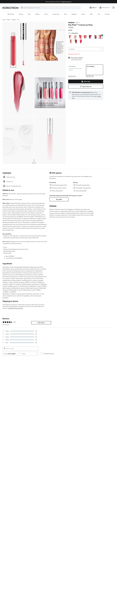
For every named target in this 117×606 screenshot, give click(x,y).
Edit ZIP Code (89, 76)
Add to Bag (87, 81)
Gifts (91, 14)
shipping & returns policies (15, 308)
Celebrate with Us (66, 1)
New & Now (10, 14)
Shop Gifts (59, 199)
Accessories (56, 14)
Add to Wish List (86, 86)
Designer (74, 14)
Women (21, 14)
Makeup (14, 20)
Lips (18, 20)
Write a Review (41, 323)
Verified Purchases (49, 353)
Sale (99, 14)
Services (107, 14)
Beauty (37, 14)
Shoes (46, 14)
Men (29, 14)
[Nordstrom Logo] (10, 8)
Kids (65, 14)
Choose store (72, 76)
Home (83, 14)
